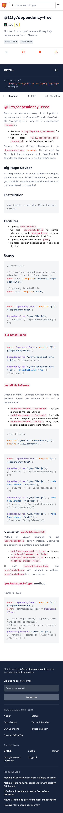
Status (35, 715)
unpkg (31, 750)
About (7, 715)
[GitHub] (23, 52)
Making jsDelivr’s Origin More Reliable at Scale (30, 777)
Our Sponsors (11, 728)
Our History (10, 722)
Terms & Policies (40, 722)
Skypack (32, 757)
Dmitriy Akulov (25, 672)
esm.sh (55, 750)
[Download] (56, 52)
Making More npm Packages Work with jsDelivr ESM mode (30, 784)
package (20, 150)
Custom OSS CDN (13, 735)
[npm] (40, 52)
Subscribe (31, 697)
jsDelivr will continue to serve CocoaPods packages (26, 793)
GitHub (8, 750)
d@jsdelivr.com (40, 728)
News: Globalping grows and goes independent (30, 799)
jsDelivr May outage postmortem (22, 804)
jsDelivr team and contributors (37, 669)
